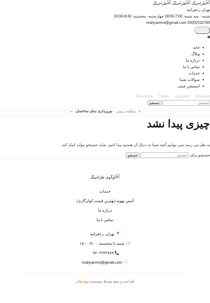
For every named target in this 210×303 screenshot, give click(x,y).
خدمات (194, 73)
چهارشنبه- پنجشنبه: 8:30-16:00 (139, 16)
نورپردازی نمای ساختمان (93, 111)
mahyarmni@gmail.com (166, 22)
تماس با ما (191, 66)
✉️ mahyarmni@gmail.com (105, 262)
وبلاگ (195, 54)
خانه (196, 47)
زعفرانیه (193, 9)
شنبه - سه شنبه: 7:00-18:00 (187, 16)
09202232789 (198, 22)
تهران (205, 9)
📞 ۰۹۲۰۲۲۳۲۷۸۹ (105, 253)
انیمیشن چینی (188, 86)
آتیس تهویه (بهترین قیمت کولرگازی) (105, 200)
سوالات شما (190, 79)
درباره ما (193, 60)
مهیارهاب (82, 281)
